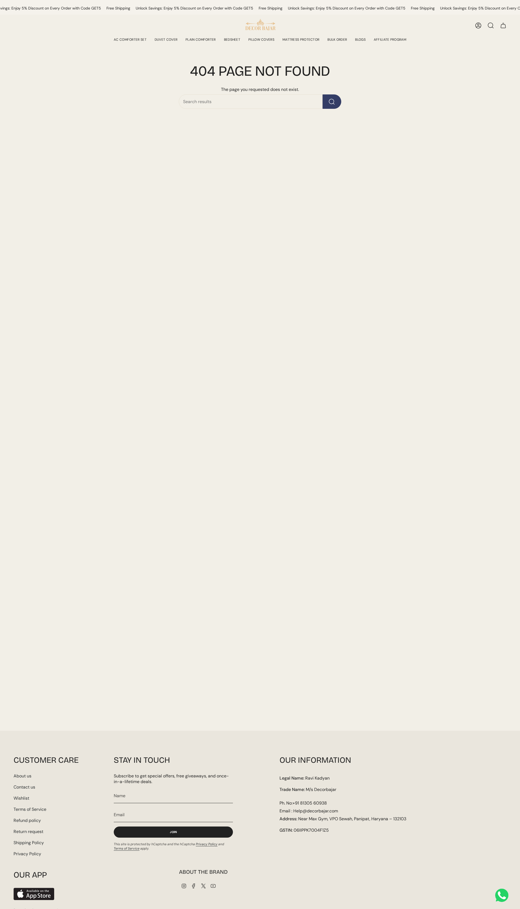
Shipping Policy (29, 843)
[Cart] (503, 25)
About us (22, 776)
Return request (28, 831)
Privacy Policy (27, 854)
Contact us (24, 787)
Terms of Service (30, 809)
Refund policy (27, 820)
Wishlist (21, 798)
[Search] (332, 101)
